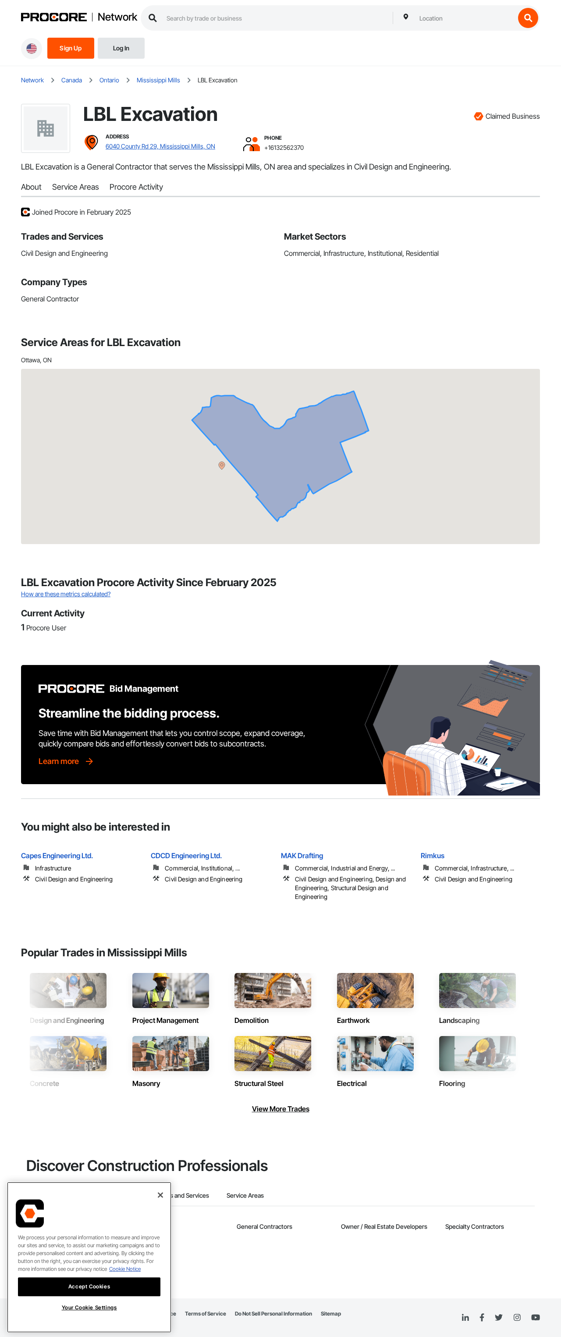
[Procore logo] (54, 18)
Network (117, 17)
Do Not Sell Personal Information (273, 1313)
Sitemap (331, 1313)
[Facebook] (481, 1318)
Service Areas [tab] (245, 1195)
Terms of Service (205, 1313)
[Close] (160, 1195)
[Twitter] (499, 1318)
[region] (89, 1257)
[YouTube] (535, 1317)
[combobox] (465, 18)
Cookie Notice (125, 1269)
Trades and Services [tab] (181, 1195)
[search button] (528, 18)
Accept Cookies (89, 1286)
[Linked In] (465, 1318)
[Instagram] (517, 1318)
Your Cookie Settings (89, 1307)
